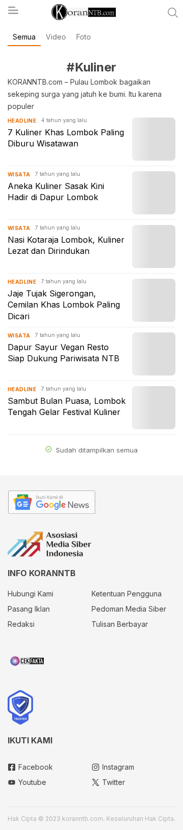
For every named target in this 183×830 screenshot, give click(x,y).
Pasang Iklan (29, 609)
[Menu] (12, 13)
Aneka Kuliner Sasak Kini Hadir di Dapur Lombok (56, 191)
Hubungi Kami (30, 593)
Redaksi (21, 624)
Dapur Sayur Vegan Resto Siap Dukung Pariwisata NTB (63, 352)
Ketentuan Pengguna (127, 593)
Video (56, 36)
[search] (173, 12)
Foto (83, 36)
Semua (24, 36)
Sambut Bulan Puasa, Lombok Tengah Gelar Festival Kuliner (67, 406)
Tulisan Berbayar (120, 624)
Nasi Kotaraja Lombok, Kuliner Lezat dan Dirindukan (66, 245)
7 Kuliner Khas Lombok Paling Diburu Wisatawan (66, 137)
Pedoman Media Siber (129, 609)
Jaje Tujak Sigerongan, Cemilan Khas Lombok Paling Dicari (64, 304)
